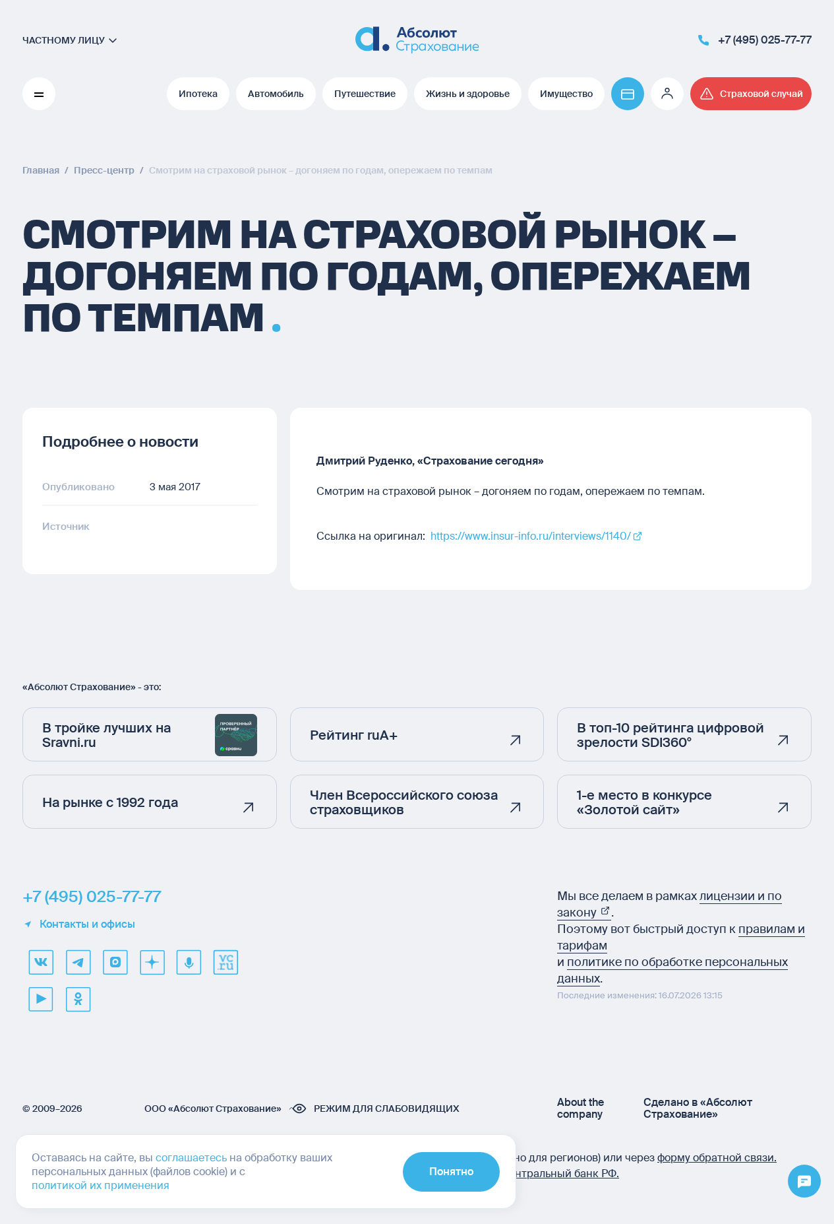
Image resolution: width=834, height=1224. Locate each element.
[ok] (77, 999)
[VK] (40, 962)
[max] (114, 962)
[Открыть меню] (804, 1182)
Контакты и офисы (87, 924)
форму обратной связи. (717, 1158)
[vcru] (225, 962)
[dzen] (151, 962)
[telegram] (77, 962)
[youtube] (40, 999)
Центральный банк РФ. (560, 1173)
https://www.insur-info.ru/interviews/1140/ (531, 536)
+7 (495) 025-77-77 (91, 896)
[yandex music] (188, 962)
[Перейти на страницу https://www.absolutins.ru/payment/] (627, 93)
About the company (580, 1108)
